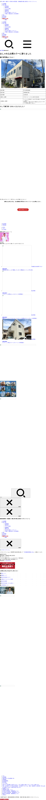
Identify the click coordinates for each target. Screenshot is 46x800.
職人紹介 (4, 17)
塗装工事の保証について (5, 577)
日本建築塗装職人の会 (29, 552)
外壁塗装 (7, 6)
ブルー (3, 228)
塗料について (3, 573)
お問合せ (4, 794)
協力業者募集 (5, 780)
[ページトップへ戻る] (9, 799)
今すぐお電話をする (4, 799)
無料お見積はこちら (23, 209)
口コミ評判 (4, 783)
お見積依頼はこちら (5, 585)
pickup (3, 227)
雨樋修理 (7, 9)
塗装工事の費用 (4, 581)
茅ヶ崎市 (4, 229)
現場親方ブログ (5, 788)
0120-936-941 (8, 560)
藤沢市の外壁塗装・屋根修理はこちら (10, 793)
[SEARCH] (9, 48)
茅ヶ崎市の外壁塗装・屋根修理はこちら (11, 792)
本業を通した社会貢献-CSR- (8, 778)
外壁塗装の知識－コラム (7, 789)
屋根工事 (7, 11)
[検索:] (5, 497)
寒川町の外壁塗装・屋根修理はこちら (10, 791)
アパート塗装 (8, 8)
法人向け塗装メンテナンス (10, 12)
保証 (3, 14)
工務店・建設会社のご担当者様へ (12, 13)
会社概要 (4, 3)
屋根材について (4, 575)
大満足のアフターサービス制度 (7, 579)
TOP (3, 775)
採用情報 (4, 779)
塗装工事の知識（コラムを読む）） (7, 583)
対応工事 (4, 4)
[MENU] (27, 48)
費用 (6, 19)
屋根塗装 (7, 7)
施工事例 (4, 16)
